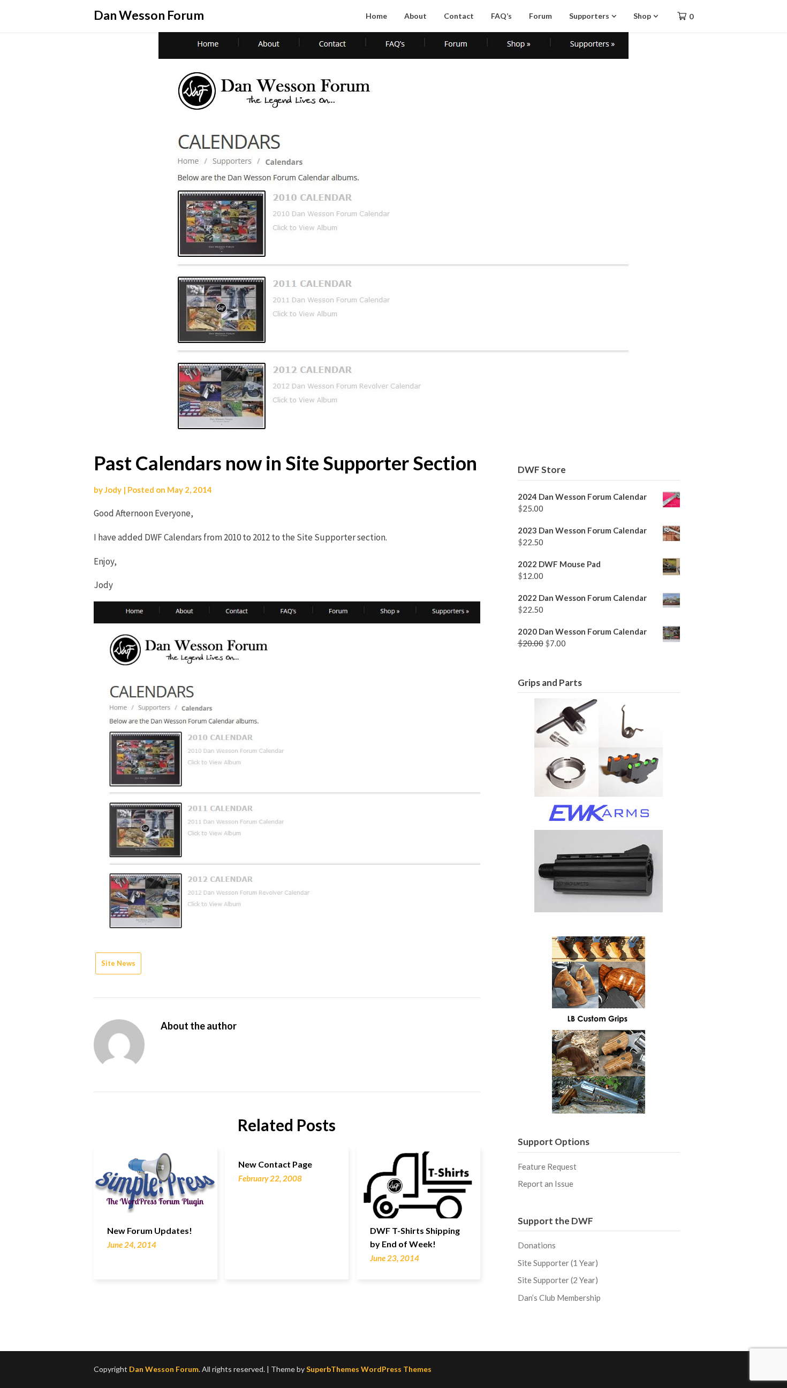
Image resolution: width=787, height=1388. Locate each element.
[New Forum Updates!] (155, 1178)
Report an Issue (545, 1183)
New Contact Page (275, 1164)
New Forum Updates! (149, 1230)
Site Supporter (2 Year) (558, 1280)
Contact (459, 15)
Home (376, 15)
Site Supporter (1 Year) (558, 1263)
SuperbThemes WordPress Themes (369, 1369)
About (415, 15)
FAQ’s (501, 15)
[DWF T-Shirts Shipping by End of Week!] (418, 1178)
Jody (113, 489)
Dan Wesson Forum (149, 14)
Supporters (589, 15)
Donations (537, 1245)
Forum (540, 15)
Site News (118, 963)
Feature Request (547, 1166)
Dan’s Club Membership (559, 1297)
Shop (642, 15)
